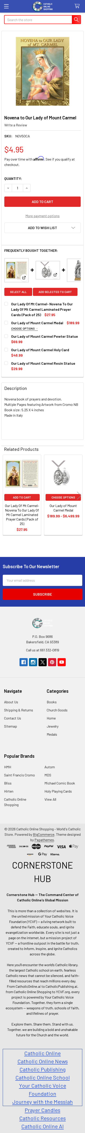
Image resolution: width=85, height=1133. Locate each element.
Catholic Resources (42, 1118)
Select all (18, 292)
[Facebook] (23, 662)
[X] (43, 662)
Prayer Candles (42, 1110)
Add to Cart (22, 497)
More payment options (42, 216)
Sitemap (10, 726)
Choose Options (23, 328)
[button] (42, 228)
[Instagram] (33, 662)
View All (50, 799)
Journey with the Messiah (42, 1101)
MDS (47, 775)
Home (51, 718)
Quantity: (13, 178)
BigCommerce (43, 834)
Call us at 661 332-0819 (42, 650)
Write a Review (15, 125)
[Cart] (78, 6)
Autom (49, 767)
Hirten (8, 791)
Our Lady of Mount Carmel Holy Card (40, 350)
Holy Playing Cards (58, 791)
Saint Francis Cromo (19, 775)
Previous (5, 495)
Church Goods (57, 710)
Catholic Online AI (42, 1126)
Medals (52, 734)
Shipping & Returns (18, 710)
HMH (7, 767)
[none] (42, 72)
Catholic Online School (42, 1077)
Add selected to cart (55, 292)
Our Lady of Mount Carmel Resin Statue (43, 363)
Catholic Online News (42, 1061)
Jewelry (52, 726)
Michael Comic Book (59, 783)
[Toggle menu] (6, 6)
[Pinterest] (52, 662)
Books (52, 702)
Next (79, 495)
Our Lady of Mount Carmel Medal (37, 323)
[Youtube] (62, 662)
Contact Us (12, 718)
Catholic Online (42, 1053)
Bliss (8, 783)
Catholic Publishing (42, 1069)
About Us (11, 702)
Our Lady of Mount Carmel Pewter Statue (44, 336)
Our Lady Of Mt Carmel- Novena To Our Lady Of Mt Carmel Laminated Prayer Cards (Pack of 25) (42, 309)
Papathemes (44, 840)
